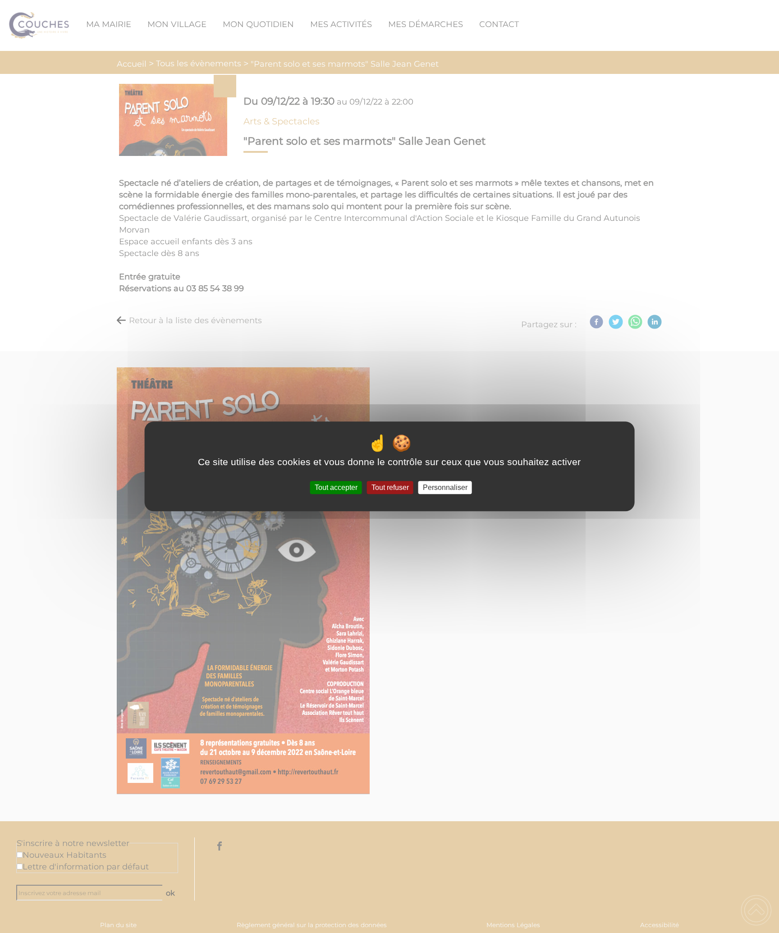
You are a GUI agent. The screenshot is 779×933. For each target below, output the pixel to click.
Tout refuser (390, 487)
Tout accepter (336, 487)
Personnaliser (445, 487)
